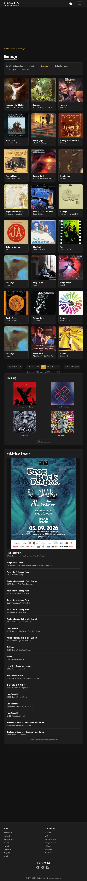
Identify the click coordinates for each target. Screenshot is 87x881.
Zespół (32, 66)
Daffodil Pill (62, 435)
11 (33, 367)
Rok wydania (45, 66)
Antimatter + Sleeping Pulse (18, 571)
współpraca (49, 849)
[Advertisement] (43, 26)
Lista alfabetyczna (61, 66)
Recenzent (26, 70)
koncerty (7, 836)
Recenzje (21, 48)
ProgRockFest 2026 (15, 562)
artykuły (7, 853)
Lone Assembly (12, 694)
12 (38, 367)
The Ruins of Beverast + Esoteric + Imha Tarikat (26, 722)
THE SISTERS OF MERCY (16, 675)
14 (48, 367)
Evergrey (24, 435)
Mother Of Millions (62, 407)
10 (29, 367)
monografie (8, 849)
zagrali (6, 846)
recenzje (7, 843)
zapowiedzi (8, 839)
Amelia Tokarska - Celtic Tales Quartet (22, 581)
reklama (47, 846)
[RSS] (47, 867)
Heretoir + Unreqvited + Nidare (19, 666)
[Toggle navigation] (80, 3)
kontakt (48, 853)
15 (53, 367)
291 (67, 367)
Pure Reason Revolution (25, 407)
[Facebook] (37, 867)
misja (46, 836)
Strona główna (9, 48)
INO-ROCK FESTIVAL (14, 553)
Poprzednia (12, 367)
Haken (9, 656)
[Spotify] (42, 867)
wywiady (7, 856)
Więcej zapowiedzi (43, 441)
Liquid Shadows (13, 628)
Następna (75, 367)
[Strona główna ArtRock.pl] (12, 4)
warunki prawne (50, 839)
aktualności (8, 833)
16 (58, 367)
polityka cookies (51, 843)
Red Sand (10, 647)
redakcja (48, 833)
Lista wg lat (12, 70)
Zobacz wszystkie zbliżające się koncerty (43, 740)
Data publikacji (18, 66)
